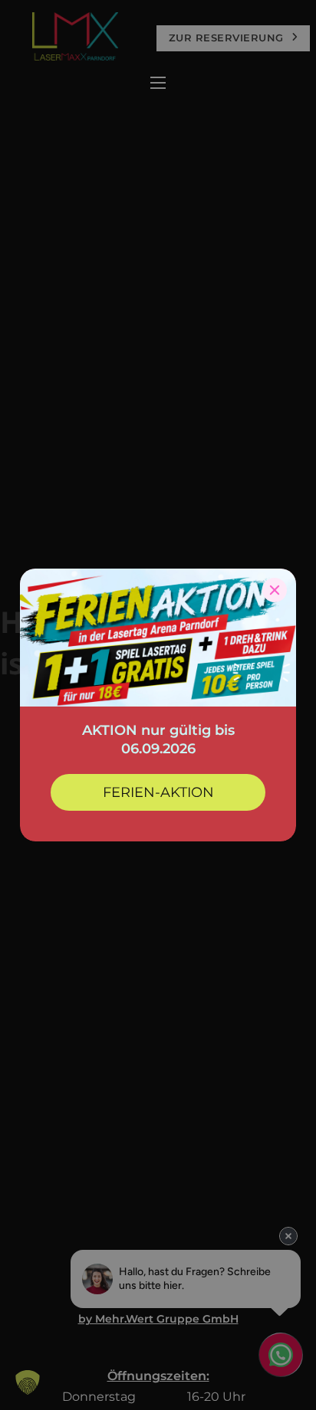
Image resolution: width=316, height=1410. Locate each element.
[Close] (274, 590)
